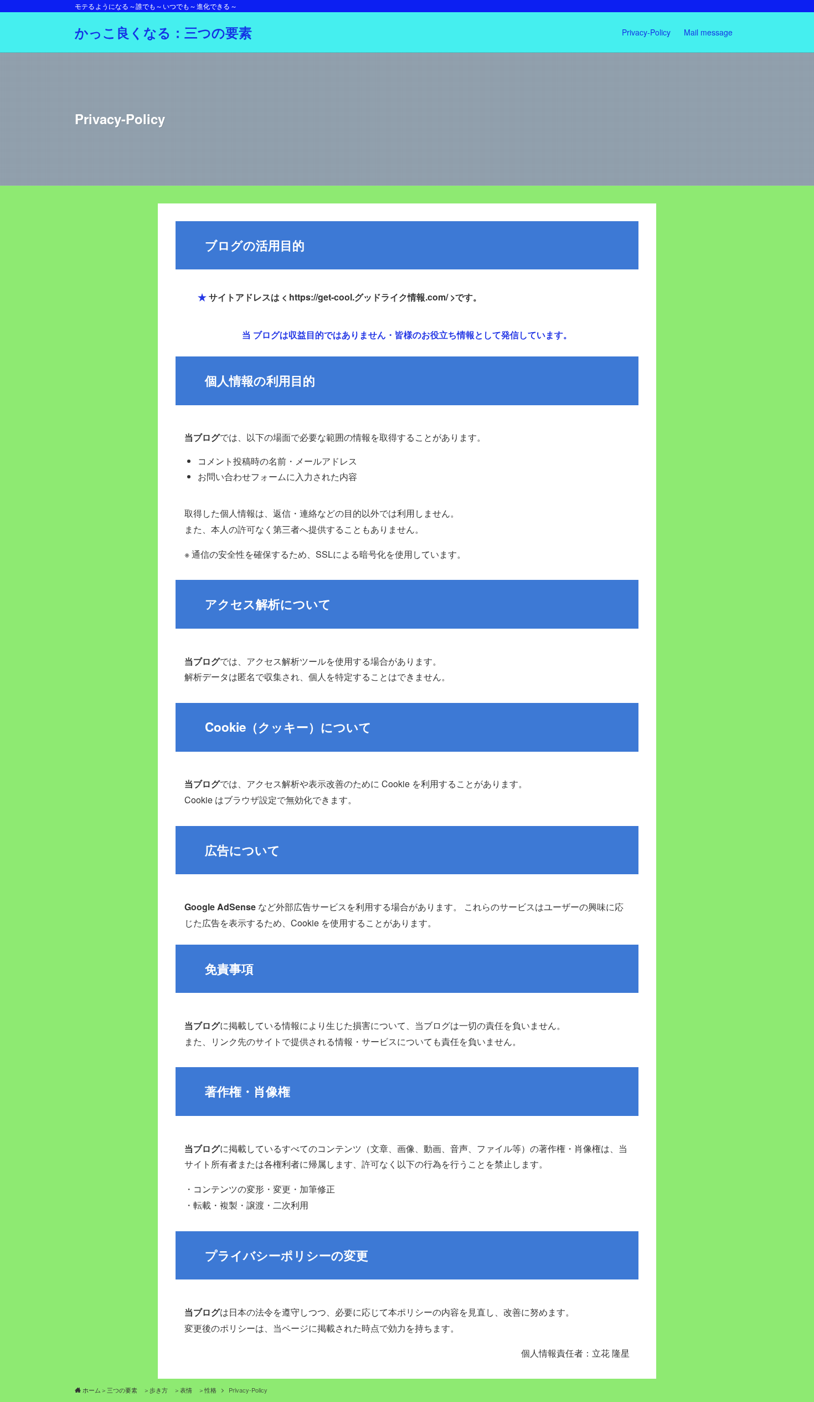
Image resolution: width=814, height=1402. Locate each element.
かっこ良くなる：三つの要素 (163, 32)
